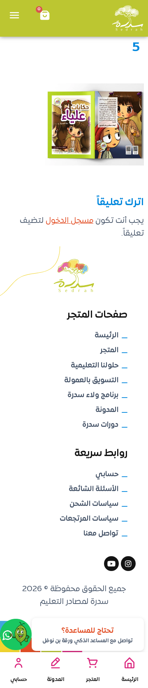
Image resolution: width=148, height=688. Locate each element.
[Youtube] (111, 563)
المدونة (55, 679)
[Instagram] (128, 563)
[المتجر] (92, 662)
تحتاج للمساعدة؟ (87, 631)
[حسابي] (18, 662)
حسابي (18, 679)
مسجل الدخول (69, 221)
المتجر (92, 679)
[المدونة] (55, 662)
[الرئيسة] (129, 662)
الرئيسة (129, 679)
